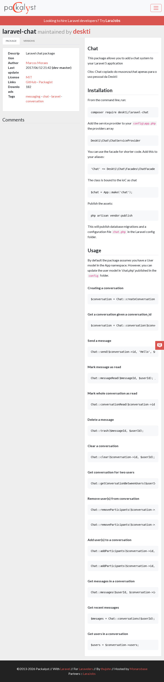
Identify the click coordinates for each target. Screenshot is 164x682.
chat (46, 96)
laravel (55, 96)
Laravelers (86, 669)
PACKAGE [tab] (11, 40)
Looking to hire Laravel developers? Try (82, 20)
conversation (35, 101)
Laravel (65, 669)
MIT (29, 77)
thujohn (106, 669)
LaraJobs (89, 673)
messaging (33, 96)
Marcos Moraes (37, 63)
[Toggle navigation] (156, 8)
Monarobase (138, 669)
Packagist (46, 82)
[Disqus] (41, 179)
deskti (82, 31)
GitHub (31, 82)
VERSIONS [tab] (29, 40)
